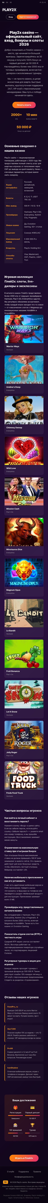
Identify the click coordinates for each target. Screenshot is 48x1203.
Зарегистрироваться (27, 17)
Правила (37, 1171)
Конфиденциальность (24, 1177)
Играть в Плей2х (24, 1158)
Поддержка (24, 1171)
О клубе (10, 1171)
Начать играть (24, 105)
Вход (11, 17)
